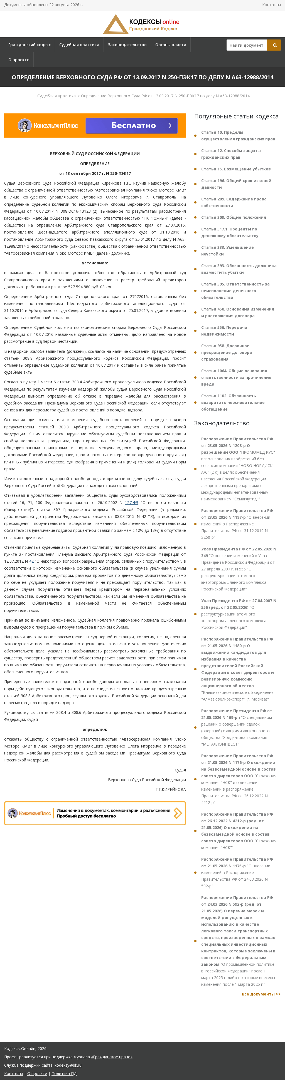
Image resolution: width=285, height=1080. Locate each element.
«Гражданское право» (111, 1056)
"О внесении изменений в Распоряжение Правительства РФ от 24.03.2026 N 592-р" (237, 872)
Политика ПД (64, 1073)
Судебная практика (79, 44)
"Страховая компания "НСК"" (238, 830)
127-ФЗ (131, 502)
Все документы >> (261, 994)
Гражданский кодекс (29, 44)
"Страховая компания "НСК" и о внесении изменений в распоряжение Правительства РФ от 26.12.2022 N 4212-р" (238, 779)
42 (31, 561)
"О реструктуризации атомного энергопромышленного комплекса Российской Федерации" (238, 614)
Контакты (271, 4)
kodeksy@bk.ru (68, 1065)
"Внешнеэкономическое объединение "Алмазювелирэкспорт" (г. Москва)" (237, 669)
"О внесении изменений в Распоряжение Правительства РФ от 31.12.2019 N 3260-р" (237, 524)
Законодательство (127, 44)
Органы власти (170, 44)
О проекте (18, 59)
